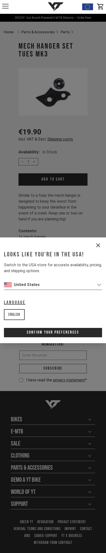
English (14, 314)
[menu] (5, 6)
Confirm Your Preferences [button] (53, 332)
